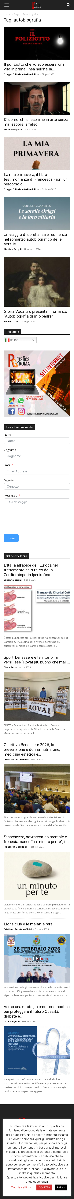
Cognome (10, 450)
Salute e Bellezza (16, 556)
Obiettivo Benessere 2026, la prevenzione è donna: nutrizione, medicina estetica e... (32, 749)
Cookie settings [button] (21, 1187)
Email (7, 465)
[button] (6, 5)
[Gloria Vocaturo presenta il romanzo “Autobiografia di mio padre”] (37, 282)
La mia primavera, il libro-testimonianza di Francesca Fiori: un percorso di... (36, 179)
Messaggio (10, 495)
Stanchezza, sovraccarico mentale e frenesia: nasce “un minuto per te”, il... (36, 839)
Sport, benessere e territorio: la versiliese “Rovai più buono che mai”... (37, 659)
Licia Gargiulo (12, 1021)
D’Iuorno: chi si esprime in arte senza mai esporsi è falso (36, 122)
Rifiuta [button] (61, 1187)
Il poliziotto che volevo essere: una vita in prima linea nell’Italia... (34, 66)
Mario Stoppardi (13, 129)
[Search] (68, 5)
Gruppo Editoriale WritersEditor (21, 74)
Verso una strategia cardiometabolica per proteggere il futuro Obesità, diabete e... (37, 1011)
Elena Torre (10, 667)
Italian (13, 340)
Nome (8, 434)
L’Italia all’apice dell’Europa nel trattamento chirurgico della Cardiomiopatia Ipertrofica (31, 570)
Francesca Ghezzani (15, 846)
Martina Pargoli (13, 249)
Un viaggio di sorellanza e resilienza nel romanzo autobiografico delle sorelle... (35, 239)
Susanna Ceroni (13, 579)
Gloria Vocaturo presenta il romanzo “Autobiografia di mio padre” (35, 314)
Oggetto (9, 480)
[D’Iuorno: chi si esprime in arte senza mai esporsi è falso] (37, 98)
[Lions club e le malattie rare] (37, 958)
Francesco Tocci (12, 321)
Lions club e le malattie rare (28, 924)
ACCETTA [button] (44, 1187)
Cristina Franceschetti (16, 759)
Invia (11, 538)
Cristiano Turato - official (18, 929)
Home (7, 14)
